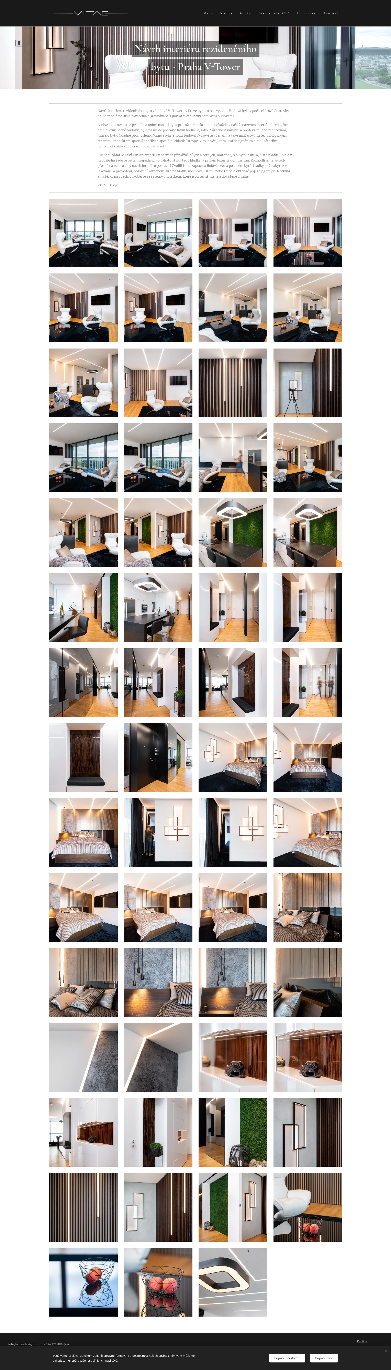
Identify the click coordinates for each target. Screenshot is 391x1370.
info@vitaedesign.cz (22, 1344)
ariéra (363, 1341)
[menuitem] (208, 13)
